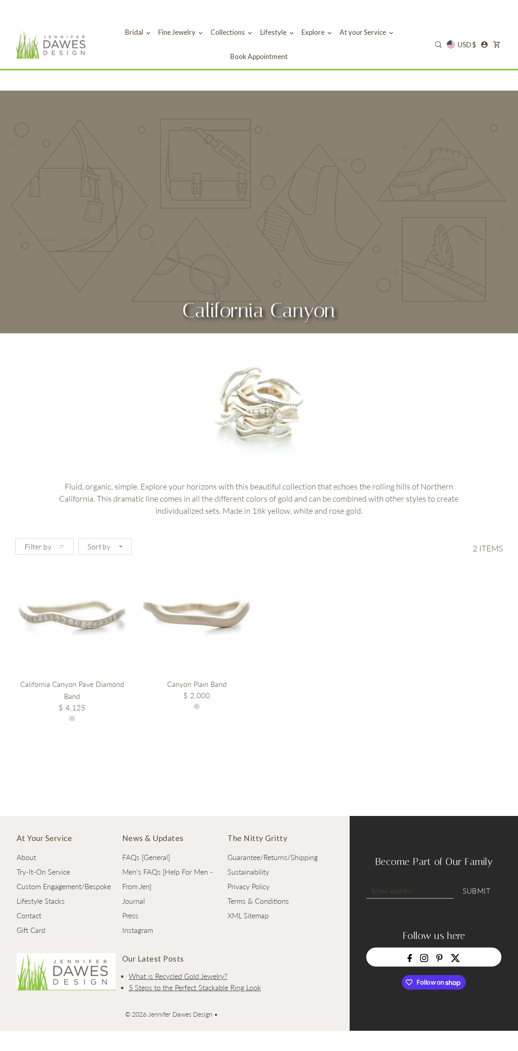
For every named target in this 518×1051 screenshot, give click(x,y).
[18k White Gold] (72, 718)
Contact (29, 915)
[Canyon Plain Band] (196, 617)
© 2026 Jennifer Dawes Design (168, 1014)
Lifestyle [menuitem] (274, 32)
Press (130, 915)
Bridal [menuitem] (134, 32)
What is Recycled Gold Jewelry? (178, 976)
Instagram (137, 930)
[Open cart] (496, 44)
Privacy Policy (248, 886)
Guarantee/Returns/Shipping (272, 857)
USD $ (467, 44)
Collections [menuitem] (228, 32)
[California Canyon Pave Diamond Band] (71, 617)
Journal (133, 900)
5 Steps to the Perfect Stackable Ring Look (195, 987)
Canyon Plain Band (197, 684)
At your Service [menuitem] (363, 32)
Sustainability (248, 871)
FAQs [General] (146, 857)
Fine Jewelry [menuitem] (177, 32)
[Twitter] (455, 956)
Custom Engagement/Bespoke (64, 886)
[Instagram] (424, 956)
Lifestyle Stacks (41, 900)
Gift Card (31, 930)
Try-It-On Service (43, 871)
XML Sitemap (248, 915)
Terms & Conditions (258, 900)
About (26, 857)
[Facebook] (410, 956)
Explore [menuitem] (313, 32)
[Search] (438, 44)
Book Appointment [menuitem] (259, 56)
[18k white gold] (196, 706)
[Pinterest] (439, 956)
